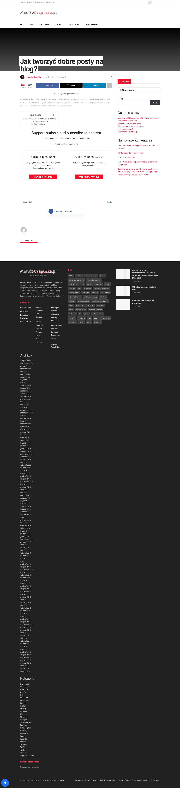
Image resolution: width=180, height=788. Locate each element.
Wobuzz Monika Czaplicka (30, 282)
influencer (87, 288)
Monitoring (24, 318)
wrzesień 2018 (25, 511)
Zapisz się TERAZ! (43, 177)
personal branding (95, 309)
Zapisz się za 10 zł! (41, 121)
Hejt (52, 320)
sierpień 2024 (25, 396)
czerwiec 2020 (25, 459)
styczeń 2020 (25, 473)
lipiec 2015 (24, 599)
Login (56, 144)
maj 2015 (23, 605)
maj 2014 (23, 638)
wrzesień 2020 (25, 456)
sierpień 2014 (25, 630)
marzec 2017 (25, 555)
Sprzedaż (54, 332)
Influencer (54, 311)
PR (80, 314)
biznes (102, 276)
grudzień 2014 (25, 619)
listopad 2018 (25, 509)
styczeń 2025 (25, 382)
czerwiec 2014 (25, 635)
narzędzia (90, 305)
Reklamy (44, 24)
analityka (79, 276)
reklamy (72, 318)
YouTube (39, 342)
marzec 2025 (25, 377)
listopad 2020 (25, 451)
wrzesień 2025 (25, 366)
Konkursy (24, 311)
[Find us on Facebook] (156, 2)
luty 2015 (23, 613)
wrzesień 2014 (25, 627)
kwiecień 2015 (25, 608)
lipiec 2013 (24, 665)
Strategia (74, 24)
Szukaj (120, 98)
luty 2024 (23, 407)
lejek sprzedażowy (90, 297)
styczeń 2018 (25, 533)
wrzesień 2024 (25, 393)
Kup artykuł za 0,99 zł (41, 124)
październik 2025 (26, 363)
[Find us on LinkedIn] (159, 2)
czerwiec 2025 (25, 368)
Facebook (39, 311)
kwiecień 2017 (25, 553)
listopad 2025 (25, 360)
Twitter (38, 339)
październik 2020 (26, 454)
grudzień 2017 (25, 536)
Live (37, 313)
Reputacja (54, 328)
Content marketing (93, 280)
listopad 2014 (25, 621)
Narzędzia (24, 315)
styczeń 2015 (25, 616)
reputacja (81, 318)
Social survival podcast (140, 780)
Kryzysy (54, 317)
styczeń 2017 (25, 561)
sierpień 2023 (25, 418)
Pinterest (39, 332)
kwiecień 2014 (25, 641)
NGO (71, 309)
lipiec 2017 (24, 544)
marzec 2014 (25, 643)
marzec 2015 (25, 610)
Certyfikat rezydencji (76, 280)
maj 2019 (23, 492)
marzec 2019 (25, 498)
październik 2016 (26, 569)
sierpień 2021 (25, 432)
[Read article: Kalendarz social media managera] (123, 304)
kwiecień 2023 (25, 426)
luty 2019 (23, 500)
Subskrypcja (50, 2)
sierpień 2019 (25, 487)
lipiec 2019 (24, 489)
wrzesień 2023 (25, 415)
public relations (97, 314)
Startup (53, 338)
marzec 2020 (25, 467)
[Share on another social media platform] (109, 85)
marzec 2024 (25, 404)
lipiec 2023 (24, 421)
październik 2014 (26, 624)
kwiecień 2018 (25, 525)
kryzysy (95, 293)
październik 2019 (26, 481)
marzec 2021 (25, 440)
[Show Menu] (21, 24)
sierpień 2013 (25, 663)
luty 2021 (23, 443)
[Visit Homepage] (38, 13)
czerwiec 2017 (25, 547)
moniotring (79, 305)
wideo (89, 322)
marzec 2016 (25, 577)
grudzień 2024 (25, 385)
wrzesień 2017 (25, 542)
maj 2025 (23, 371)
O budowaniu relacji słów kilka (129, 123)
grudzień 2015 (25, 586)
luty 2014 (23, 646)
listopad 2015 (25, 588)
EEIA (82, 284)
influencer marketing (101, 288)
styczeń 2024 (25, 410)
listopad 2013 (25, 654)
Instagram (39, 325)
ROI (89, 318)
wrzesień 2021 (25, 429)
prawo (86, 314)
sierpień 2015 (25, 597)
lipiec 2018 (24, 517)
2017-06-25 (50, 77)
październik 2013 (26, 657)
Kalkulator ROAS (39, 2)
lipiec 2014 (24, 632)
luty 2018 (23, 531)
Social (57, 24)
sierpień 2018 (25, 514)
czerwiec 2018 (25, 520)
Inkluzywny (92, 24)
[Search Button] (159, 24)
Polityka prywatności (107, 780)
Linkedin (39, 328)
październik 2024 (26, 391)
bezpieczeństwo (91, 276)
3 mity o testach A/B (125, 129)
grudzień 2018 (25, 506)
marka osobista (83, 301)
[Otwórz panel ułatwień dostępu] (5, 783)
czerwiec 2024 (25, 399)
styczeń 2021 (25, 446)
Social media (105, 318)
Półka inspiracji (25, 321)
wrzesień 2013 (25, 660)
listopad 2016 (25, 567)
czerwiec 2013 (25, 668)
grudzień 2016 (25, 564)
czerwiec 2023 (25, 423)
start (32, 24)
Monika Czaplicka (26, 2)
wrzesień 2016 (25, 572)
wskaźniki (97, 322)
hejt (79, 288)
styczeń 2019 (25, 503)
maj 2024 (23, 401)
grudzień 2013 (25, 652)
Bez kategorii (25, 307)
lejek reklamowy (75, 297)
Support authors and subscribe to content (39, 118)
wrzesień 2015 (25, 594)
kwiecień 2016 (25, 575)
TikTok (38, 335)
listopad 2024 (25, 388)
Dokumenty (79, 780)
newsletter (100, 305)
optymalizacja (81, 309)
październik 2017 (26, 539)
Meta (71, 305)
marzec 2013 (25, 671)
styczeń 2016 (25, 583)
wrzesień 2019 (25, 484)
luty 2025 (23, 379)
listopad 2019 (25, 479)
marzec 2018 (25, 528)
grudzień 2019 (25, 476)
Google (38, 322)
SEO (95, 318)
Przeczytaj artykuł (89, 177)
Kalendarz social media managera (131, 126)
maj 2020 (23, 462)
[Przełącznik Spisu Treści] (53, 115)
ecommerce (55, 335)
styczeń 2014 (25, 649)
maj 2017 (23, 550)
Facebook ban (138, 153)
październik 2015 (26, 591)
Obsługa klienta (56, 325)
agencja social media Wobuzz (56, 780)
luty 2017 (23, 558)
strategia (72, 322)
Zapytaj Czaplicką (55, 345)
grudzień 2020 (25, 448)
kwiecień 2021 (25, 437)
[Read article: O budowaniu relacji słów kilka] (123, 291)
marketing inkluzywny (100, 301)
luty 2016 (23, 580)
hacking (72, 288)
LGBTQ (103, 297)
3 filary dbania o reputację (128, 131)
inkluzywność (74, 293)
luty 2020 (23, 470)
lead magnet (106, 293)
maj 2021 (23, 434)
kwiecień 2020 (25, 465)
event (89, 284)
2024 (71, 276)
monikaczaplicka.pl (53, 282)
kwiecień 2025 (25, 374)
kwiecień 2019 (25, 495)
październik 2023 (26, 412)
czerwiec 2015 (25, 602)
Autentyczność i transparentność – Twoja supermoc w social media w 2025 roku (145, 274)
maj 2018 (23, 522)
